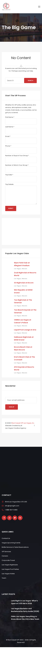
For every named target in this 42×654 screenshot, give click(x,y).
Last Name (9, 127)
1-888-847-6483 (11, 510)
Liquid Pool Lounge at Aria (25, 330)
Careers (5, 556)
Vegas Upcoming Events (11, 543)
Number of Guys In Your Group (17, 155)
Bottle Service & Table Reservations (15, 547)
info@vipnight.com (12, 506)
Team (4, 578)
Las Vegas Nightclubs (10, 565)
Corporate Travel (8, 560)
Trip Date (9, 175)
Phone (8, 146)
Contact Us (6, 538)
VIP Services (6, 551)
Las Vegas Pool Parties (10, 569)
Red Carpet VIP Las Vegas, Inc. (23, 423)
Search (30, 80)
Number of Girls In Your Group (16, 165)
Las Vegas (17, 269)
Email (7, 136)
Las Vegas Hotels (8, 574)
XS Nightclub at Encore (23, 283)
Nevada (24, 269)
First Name (9, 117)
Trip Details (9, 184)
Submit (10, 208)
